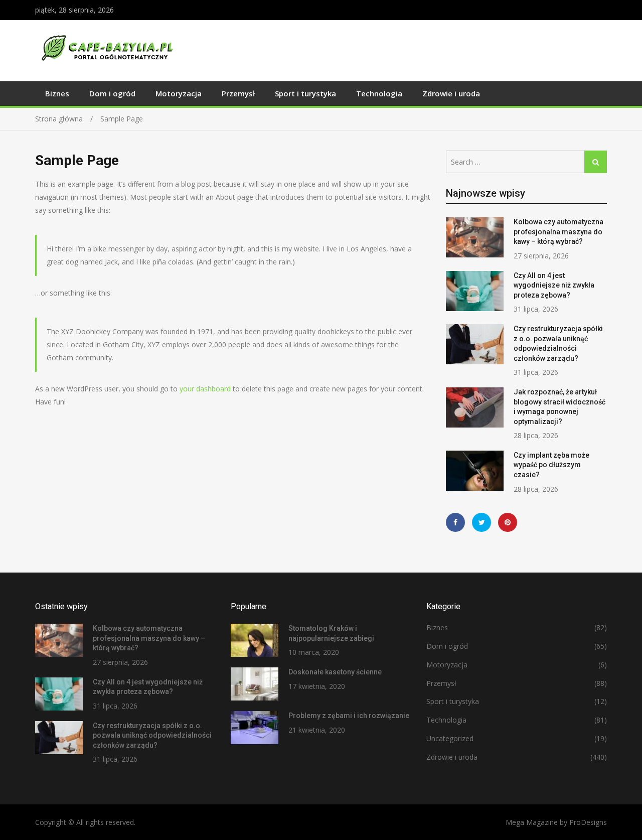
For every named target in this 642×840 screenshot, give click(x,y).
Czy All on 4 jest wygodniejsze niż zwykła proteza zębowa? (554, 285)
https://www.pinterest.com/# (507, 522)
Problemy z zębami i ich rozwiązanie (348, 716)
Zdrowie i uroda (451, 93)
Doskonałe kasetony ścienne (335, 672)
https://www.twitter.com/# (481, 522)
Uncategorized (449, 738)
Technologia (379, 93)
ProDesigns (588, 822)
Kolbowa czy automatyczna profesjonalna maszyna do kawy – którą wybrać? (558, 231)
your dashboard (205, 388)
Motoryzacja (178, 93)
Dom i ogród (112, 93)
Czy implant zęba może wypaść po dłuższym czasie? (551, 465)
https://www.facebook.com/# (455, 522)
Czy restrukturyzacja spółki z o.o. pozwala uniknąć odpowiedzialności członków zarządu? (152, 735)
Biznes (57, 93)
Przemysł (238, 93)
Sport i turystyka (305, 93)
